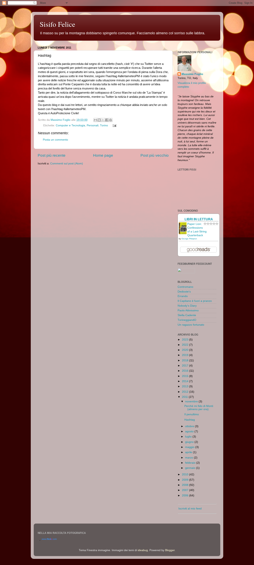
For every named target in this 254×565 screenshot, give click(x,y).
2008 (185, 484)
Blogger (170, 550)
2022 (185, 344)
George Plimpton (189, 239)
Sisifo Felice (57, 24)
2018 (185, 360)
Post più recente (51, 155)
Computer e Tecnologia (70, 125)
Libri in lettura (199, 219)
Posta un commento (55, 139)
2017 (185, 365)
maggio (190, 447)
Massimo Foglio (192, 74)
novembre (192, 401)
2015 (185, 376)
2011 (185, 396)
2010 (185, 474)
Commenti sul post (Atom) (66, 163)
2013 (185, 386)
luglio (188, 436)
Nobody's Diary (187, 305)
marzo (189, 457)
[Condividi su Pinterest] (111, 120)
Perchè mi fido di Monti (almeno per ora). (198, 408)
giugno (189, 441)
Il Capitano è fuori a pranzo (195, 300)
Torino (104, 125)
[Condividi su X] (103, 120)
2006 (185, 495)
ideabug (143, 550)
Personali (92, 125)
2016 (185, 370)
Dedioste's (184, 291)
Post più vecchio (154, 155)
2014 (185, 381)
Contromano (185, 286)
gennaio (190, 467)
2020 (185, 349)
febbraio (190, 462)
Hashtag (189, 419)
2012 (185, 391)
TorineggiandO (187, 319)
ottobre (190, 426)
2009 (185, 479)
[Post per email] (114, 125)
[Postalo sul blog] (99, 120)
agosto (189, 431)
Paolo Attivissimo (188, 310)
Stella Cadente (187, 315)
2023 (185, 339)
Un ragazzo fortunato (191, 324)
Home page (103, 155)
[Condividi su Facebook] (107, 120)
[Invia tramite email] (95, 120)
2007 (185, 490)
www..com (49, 539)
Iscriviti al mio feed (190, 508)
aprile (189, 452)
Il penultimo (191, 414)
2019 (185, 355)
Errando (183, 296)
